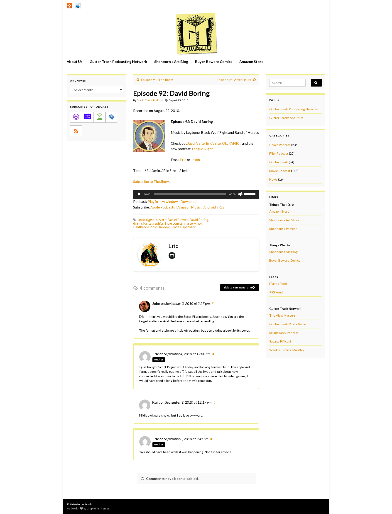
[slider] (250, 194)
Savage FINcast (280, 341)
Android (209, 207)
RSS (221, 207)
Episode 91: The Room (157, 80)
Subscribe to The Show (151, 181)
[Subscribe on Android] (99, 117)
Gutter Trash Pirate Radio (287, 324)
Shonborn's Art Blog (283, 252)
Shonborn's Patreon (283, 229)
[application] (196, 194)
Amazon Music (189, 207)
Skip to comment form (238, 287)
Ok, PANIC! (231, 143)
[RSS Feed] (69, 5)
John (156, 303)
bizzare (161, 220)
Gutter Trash (278, 162)
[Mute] (240, 194)
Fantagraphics (153, 223)
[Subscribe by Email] (111, 117)
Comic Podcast (154, 100)
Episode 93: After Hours (234, 80)
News (273, 179)
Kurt (156, 402)
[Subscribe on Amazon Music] (88, 117)
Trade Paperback (183, 227)
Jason (195, 159)
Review (164, 227)
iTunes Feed (278, 284)
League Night (202, 149)
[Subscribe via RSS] (76, 130)
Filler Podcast (278, 153)
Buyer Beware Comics (213, 61)
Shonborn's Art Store (284, 220)
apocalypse (146, 220)
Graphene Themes (98, 508)
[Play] (139, 194)
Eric (139, 100)
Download (188, 201)
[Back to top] (381, 503)
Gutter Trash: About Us (286, 118)
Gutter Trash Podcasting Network (118, 61)
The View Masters (282, 315)
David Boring (199, 220)
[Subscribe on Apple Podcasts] (76, 117)
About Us (75, 61)
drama (137, 223)
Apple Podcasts (162, 207)
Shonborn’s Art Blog (171, 61)
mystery (190, 223)
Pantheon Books (145, 227)
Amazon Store (251, 61)
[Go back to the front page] (196, 33)
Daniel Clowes (178, 220)
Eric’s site (213, 143)
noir (200, 223)
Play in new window (163, 201)
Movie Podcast (279, 171)
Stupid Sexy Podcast (284, 333)
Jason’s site (196, 143)
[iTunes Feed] (78, 5)
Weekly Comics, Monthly (286, 350)
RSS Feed (276, 292)
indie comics (174, 223)
